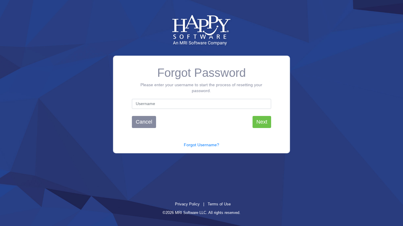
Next (261, 122)
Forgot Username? (201, 145)
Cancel (144, 122)
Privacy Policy (187, 204)
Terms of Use (219, 204)
